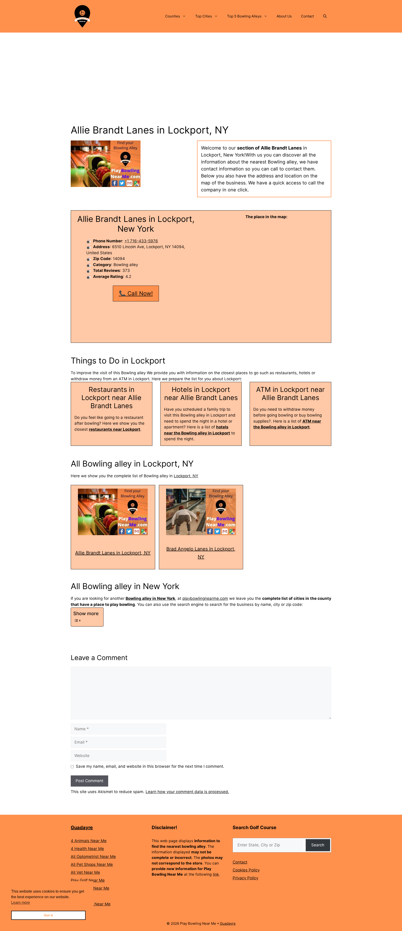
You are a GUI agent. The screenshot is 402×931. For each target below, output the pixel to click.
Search (317, 845)
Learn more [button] (20, 902)
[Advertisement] (201, 67)
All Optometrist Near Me (93, 856)
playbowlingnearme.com (205, 598)
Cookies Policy (246, 870)
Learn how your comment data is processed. (187, 791)
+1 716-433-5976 (141, 241)
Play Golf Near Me (88, 880)
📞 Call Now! (136, 293)
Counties (172, 16)
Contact (307, 16)
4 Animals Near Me (89, 840)
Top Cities (203, 16)
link (216, 874)
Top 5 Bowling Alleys (244, 16)
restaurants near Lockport (114, 429)
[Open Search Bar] (324, 16)
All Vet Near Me (85, 872)
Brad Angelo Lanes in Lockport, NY (200, 553)
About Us (284, 16)
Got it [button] (48, 915)
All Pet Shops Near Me (92, 864)
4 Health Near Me (87, 848)
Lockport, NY (186, 476)
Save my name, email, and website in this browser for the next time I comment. (150, 766)
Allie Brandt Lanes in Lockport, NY (113, 553)
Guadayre (82, 827)
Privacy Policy (245, 878)
